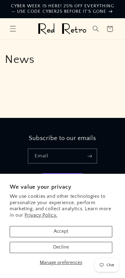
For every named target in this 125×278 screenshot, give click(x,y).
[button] (13, 29)
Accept (61, 231)
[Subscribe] (90, 156)
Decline (61, 247)
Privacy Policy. (41, 215)
